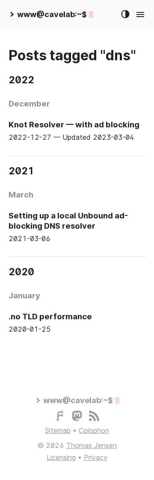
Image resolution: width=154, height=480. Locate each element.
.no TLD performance (50, 316)
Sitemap (58, 430)
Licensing (61, 457)
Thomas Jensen (91, 445)
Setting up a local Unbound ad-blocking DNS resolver (68, 220)
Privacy (95, 457)
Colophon (94, 430)
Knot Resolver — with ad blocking (74, 124)
